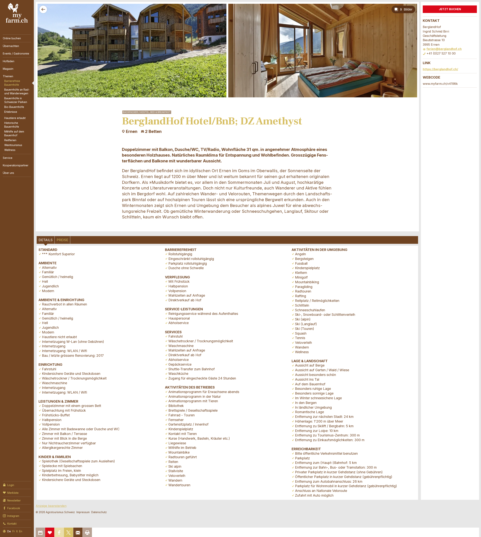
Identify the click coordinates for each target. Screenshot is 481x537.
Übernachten (11, 46)
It (17, 531)
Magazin (8, 68)
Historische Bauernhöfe (11, 124)
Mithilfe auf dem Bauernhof (14, 133)
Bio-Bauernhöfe (14, 106)
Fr (13, 531)
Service (7, 157)
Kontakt (12, 523)
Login (10, 485)
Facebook (13, 508)
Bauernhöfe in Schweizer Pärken (15, 100)
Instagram (13, 515)
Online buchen (12, 38)
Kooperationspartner (15, 165)
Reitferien (10, 140)
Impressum (83, 512)
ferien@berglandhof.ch (444, 49)
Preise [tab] (62, 240)
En (20, 531)
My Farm (17, 13)
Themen (8, 76)
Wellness (9, 149)
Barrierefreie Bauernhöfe (12, 82)
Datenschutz (99, 512)
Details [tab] (46, 240)
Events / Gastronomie (16, 53)
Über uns (8, 172)
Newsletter (14, 500)
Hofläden (8, 61)
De (9, 531)
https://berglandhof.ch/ (440, 69)
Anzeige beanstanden (51, 506)
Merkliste (13, 492)
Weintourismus (13, 145)
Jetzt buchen (450, 9)
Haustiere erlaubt (15, 118)
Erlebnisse (10, 111)
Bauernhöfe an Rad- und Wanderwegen (16, 91)
